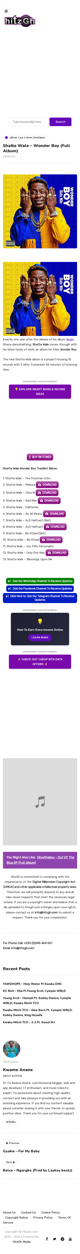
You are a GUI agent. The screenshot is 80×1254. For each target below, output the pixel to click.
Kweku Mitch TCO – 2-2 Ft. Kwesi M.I (29, 1022)
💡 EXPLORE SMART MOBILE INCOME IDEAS (40, 392)
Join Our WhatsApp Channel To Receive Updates (42, 581)
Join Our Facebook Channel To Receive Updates (42, 588)
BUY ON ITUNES (41, 457)
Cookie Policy (50, 1212)
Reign (70, 339)
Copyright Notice (16, 1218)
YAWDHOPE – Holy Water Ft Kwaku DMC (32, 984)
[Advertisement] (40, 75)
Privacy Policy (43, 1218)
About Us (9, 1212)
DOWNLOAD (50, 484)
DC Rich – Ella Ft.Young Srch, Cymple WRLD (34, 991)
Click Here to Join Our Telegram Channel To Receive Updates (42, 598)
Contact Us (28, 1212)
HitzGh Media (21, 1242)
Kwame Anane (18, 1070)
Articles (11, 1122)
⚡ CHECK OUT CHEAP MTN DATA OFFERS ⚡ (40, 662)
